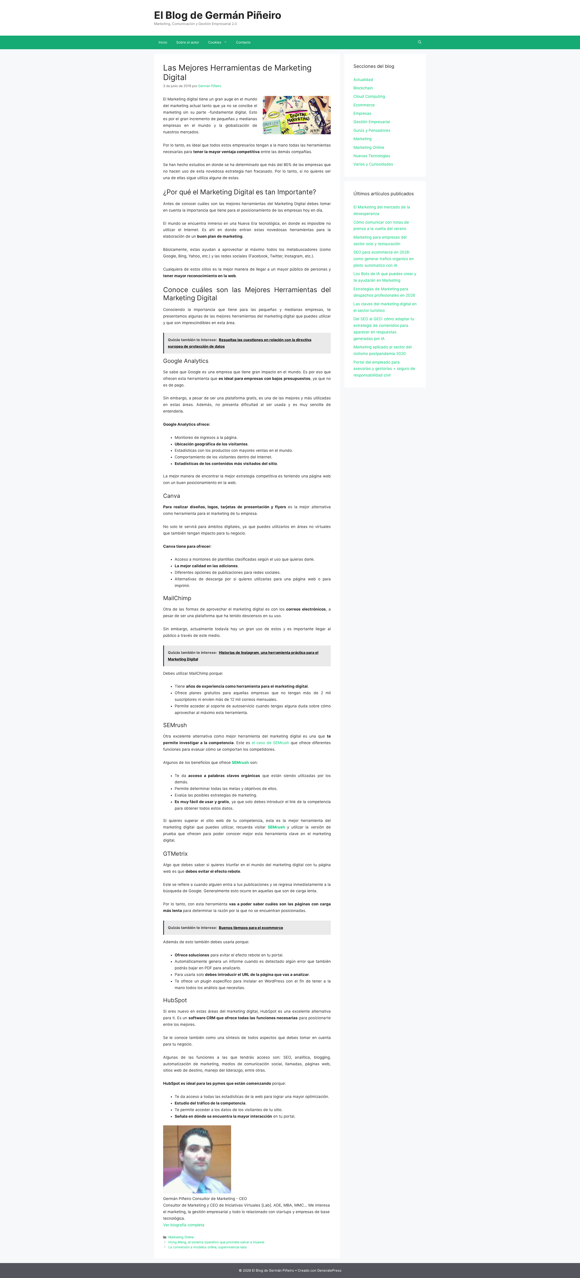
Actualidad (363, 79)
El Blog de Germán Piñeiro (217, 15)
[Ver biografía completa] (206, 1225)
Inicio (163, 42)
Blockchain (363, 88)
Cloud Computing (369, 96)
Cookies (214, 42)
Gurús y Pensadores (371, 130)
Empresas (362, 113)
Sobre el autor (187, 42)
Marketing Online (181, 1237)
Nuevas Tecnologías (371, 156)
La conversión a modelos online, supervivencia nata (207, 1247)
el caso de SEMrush (270, 742)
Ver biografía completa (183, 1225)
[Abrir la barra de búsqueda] (419, 42)
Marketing (362, 139)
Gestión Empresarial (371, 122)
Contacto (243, 42)
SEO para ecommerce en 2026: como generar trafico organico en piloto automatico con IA (383, 259)
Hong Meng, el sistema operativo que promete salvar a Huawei (216, 1242)
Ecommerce (364, 105)
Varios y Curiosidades (373, 164)
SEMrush (240, 762)
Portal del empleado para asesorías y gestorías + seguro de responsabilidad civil (384, 369)
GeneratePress (329, 1270)
